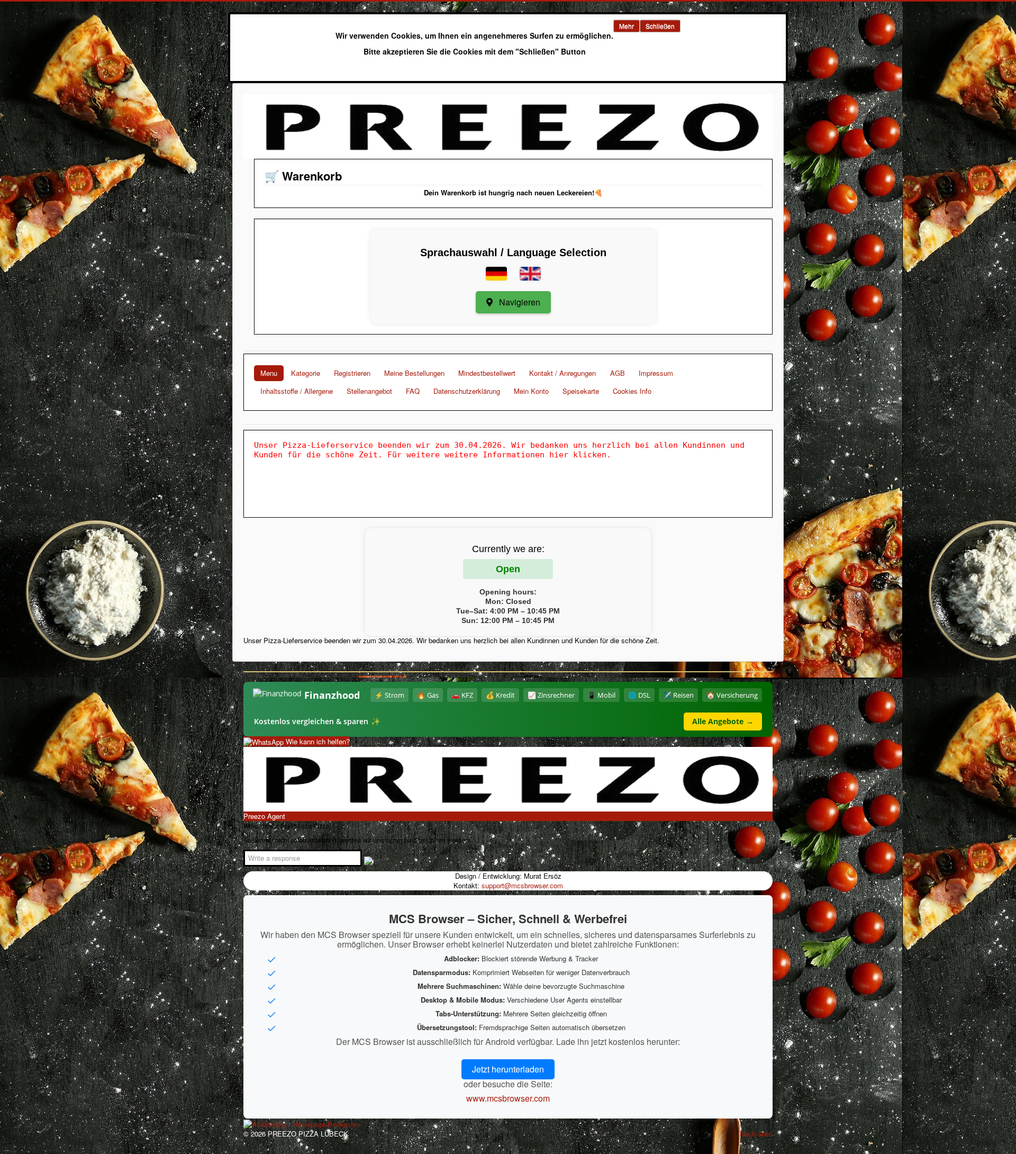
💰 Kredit (500, 695)
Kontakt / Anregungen (562, 373)
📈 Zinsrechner (551, 695)
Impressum (656, 373)
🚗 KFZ (462, 695)
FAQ (413, 391)
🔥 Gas (428, 695)
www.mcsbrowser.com (508, 1098)
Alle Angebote (723, 721)
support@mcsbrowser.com (522, 885)
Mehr (626, 25)
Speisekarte (581, 391)
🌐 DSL (639, 695)
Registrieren (352, 373)
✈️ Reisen (678, 695)
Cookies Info (632, 391)
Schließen (660, 25)
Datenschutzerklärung (466, 391)
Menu (268, 373)
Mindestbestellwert (486, 373)
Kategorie (305, 373)
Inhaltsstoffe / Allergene (296, 391)
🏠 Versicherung (732, 695)
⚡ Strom (389, 695)
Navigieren (518, 302)
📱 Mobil (601, 695)
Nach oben (756, 1134)
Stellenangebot (369, 391)
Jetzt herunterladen (508, 1069)
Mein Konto (531, 391)
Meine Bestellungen (414, 373)
